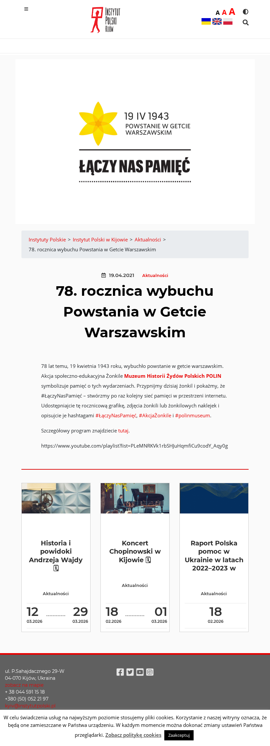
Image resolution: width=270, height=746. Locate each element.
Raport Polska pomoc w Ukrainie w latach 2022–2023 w (214, 555)
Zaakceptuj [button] (179, 735)
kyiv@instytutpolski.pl (30, 706)
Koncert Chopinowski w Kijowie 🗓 (135, 551)
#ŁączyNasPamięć (115, 415)
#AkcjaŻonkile (155, 415)
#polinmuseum (192, 415)
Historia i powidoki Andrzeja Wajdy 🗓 (56, 555)
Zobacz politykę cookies (133, 735)
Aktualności (155, 275)
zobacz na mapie (24, 685)
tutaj (123, 430)
